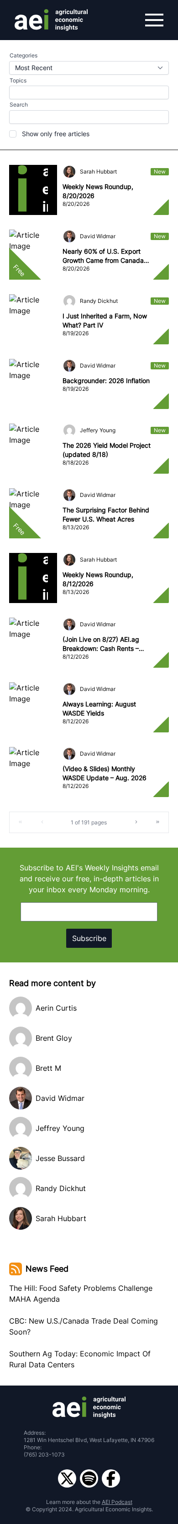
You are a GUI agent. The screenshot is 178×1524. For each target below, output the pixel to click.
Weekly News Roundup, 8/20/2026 (98, 191)
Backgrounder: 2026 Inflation (106, 380)
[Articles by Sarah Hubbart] (69, 172)
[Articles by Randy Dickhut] (69, 301)
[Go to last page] (157, 822)
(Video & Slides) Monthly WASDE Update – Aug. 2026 (105, 773)
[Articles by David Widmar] (69, 236)
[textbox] (89, 117)
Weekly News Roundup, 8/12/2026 (98, 579)
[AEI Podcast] (89, 1478)
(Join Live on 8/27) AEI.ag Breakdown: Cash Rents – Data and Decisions (101, 644)
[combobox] (89, 68)
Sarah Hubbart (98, 171)
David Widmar (97, 236)
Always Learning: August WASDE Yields (99, 708)
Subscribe (89, 938)
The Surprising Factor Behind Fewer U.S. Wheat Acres (106, 514)
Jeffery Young (97, 430)
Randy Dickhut (99, 300)
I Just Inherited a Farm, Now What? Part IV (105, 320)
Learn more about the (89, 1501)
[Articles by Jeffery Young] (69, 430)
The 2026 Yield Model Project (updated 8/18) (107, 449)
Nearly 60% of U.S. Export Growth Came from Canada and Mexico (103, 256)
